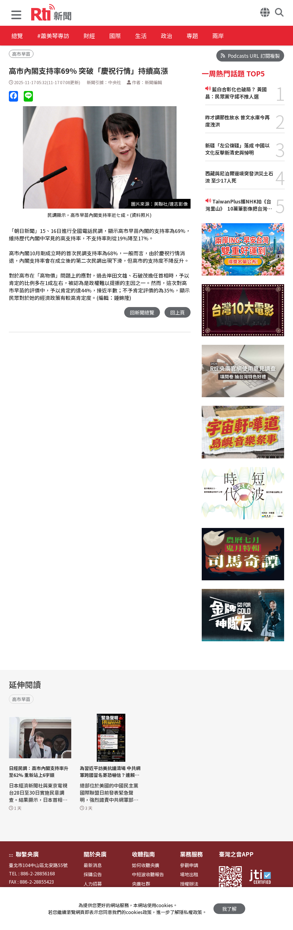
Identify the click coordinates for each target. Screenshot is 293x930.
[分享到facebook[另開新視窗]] (13, 96)
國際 (115, 35)
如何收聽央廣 (145, 865)
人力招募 (93, 884)
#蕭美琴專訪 (53, 35)
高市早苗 (21, 53)
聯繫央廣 (27, 854)
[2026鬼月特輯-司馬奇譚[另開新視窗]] (243, 558)
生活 (140, 35)
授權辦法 (189, 884)
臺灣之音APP (236, 854)
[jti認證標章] (263, 877)
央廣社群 (141, 884)
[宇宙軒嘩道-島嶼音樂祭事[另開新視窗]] (243, 436)
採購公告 (93, 874)
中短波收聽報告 (148, 874)
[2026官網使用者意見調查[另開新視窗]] (243, 375)
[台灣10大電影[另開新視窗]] (243, 314)
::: (11, 854)
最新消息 (93, 865)
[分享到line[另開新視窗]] (28, 96)
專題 (192, 35)
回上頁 (177, 312)
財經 (89, 35)
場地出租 (189, 874)
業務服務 (191, 854)
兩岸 (218, 35)
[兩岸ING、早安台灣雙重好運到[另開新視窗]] (243, 253)
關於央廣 (95, 854)
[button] (16, 15)
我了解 (229, 908)
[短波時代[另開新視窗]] (243, 497)
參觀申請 (189, 865)
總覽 (17, 35)
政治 (166, 35)
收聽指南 (143, 854)
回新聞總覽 (142, 312)
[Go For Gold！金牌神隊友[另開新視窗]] (243, 619)
